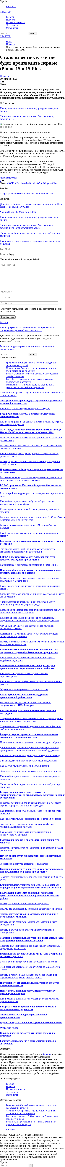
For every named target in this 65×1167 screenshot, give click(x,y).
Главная (10, 17)
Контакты (11, 6)
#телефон (12, 177)
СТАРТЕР (5, 11)
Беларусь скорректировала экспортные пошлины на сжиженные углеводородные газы (29, 735)
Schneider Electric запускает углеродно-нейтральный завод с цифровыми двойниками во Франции (31, 939)
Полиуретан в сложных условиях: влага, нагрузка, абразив (30, 742)
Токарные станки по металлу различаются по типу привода (31, 771)
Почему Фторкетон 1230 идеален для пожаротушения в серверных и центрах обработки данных (28, 976)
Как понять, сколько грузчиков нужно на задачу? (25, 408)
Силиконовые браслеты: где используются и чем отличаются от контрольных (31, 369)
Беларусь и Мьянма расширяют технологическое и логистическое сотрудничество (28, 1008)
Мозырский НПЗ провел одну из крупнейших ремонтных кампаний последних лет (30, 386)
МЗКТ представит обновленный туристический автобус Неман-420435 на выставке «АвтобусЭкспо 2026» (30, 431)
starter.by (46, 1054)
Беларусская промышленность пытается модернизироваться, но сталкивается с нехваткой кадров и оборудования (32, 795)
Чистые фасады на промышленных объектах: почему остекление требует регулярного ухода (27, 603)
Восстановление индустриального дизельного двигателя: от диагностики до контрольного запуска (31, 478)
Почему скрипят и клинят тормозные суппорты (24, 903)
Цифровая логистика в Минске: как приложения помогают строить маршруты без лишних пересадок (30, 804)
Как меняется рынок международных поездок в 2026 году (30, 755)
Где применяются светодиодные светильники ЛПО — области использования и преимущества (32, 518)
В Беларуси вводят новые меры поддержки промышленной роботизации (24, 696)
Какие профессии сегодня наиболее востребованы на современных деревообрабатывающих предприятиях (29, 651)
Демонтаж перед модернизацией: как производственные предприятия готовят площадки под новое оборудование (29, 749)
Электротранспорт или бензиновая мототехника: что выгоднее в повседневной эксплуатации (27, 550)
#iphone (4, 177)
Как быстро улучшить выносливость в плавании (25, 766)
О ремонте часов (9, 1027)
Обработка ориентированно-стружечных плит (24, 689)
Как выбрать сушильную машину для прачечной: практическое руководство (25, 833)
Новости (10, 19)
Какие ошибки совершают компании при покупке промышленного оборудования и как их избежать (27, 667)
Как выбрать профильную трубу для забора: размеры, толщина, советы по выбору (27, 502)
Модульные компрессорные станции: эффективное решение (31, 908)
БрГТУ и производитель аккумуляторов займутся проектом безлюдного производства (27, 558)
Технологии (12, 25)
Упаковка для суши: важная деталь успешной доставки (28, 760)
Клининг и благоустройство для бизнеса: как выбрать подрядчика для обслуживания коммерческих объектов (30, 886)
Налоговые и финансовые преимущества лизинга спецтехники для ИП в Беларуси (25, 704)
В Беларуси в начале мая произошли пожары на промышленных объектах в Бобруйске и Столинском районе (29, 896)
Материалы (12, 28)
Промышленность (15, 22)
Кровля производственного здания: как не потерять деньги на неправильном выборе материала (32, 611)
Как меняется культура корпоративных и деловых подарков (31, 818)
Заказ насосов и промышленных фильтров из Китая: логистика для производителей (27, 825)
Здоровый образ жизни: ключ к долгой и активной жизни (31, 1022)
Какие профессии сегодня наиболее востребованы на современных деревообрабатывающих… (27, 329)
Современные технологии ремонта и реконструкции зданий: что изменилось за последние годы (31, 719)
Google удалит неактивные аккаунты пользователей (27, 193)
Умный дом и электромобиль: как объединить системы (28, 961)
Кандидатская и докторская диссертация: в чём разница (29, 565)
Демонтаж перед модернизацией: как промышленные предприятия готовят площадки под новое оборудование (29, 619)
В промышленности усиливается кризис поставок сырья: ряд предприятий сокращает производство (31, 870)
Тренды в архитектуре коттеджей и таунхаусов (24, 863)
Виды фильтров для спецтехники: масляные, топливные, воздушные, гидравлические (29, 579)
